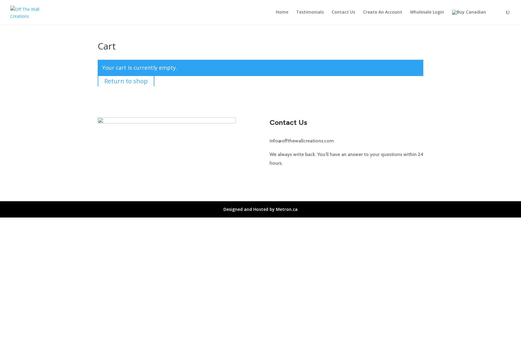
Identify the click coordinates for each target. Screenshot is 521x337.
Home (282, 12)
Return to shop (126, 81)
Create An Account (382, 12)
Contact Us (343, 12)
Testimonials (310, 12)
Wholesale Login (427, 12)
